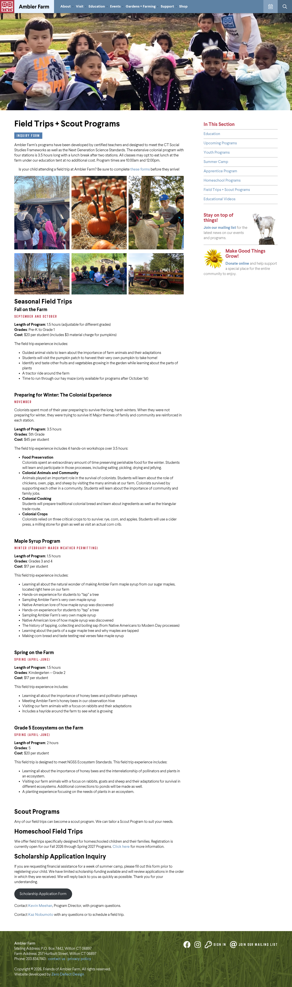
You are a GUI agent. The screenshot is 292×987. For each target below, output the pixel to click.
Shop (183, 6)
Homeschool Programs (222, 180)
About (65, 6)
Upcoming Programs (220, 143)
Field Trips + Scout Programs (227, 190)
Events (115, 6)
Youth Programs (217, 152)
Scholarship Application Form (43, 894)
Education (97, 6)
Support (167, 6)
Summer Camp (216, 162)
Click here (121, 847)
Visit (79, 6)
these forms (140, 169)
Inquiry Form (28, 135)
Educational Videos (219, 199)
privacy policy (79, 959)
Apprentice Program (220, 171)
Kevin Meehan (40, 906)
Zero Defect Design (67, 974)
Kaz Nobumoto (40, 915)
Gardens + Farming (141, 6)
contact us (56, 959)
